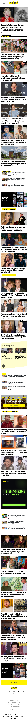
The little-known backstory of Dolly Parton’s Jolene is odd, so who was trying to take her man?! (13, 637)
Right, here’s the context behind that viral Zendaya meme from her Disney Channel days (13, 473)
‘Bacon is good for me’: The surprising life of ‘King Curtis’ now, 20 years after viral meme (14, 431)
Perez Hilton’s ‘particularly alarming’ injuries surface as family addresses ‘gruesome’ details (17, 376)
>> (3, 366)
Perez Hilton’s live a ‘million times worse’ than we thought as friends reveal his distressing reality (12, 121)
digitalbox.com (15, 718)
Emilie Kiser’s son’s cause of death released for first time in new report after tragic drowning (16, 382)
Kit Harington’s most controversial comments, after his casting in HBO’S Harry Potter (13, 659)
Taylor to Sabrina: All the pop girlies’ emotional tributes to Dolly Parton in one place (12, 27)
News (11, 358)
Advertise (14, 700)
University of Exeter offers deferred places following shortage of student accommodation (13, 164)
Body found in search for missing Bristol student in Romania (6, 355)
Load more (14, 682)
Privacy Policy (14, 709)
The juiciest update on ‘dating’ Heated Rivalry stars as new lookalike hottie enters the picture (14, 316)
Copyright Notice (14, 704)
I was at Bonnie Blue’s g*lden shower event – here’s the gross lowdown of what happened (13, 78)
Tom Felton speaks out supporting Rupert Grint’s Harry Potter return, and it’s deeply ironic (14, 295)
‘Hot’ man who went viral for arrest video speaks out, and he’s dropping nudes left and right (13, 142)
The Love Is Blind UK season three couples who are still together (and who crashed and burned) (12, 57)
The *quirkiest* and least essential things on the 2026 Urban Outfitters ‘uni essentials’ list (16, 517)
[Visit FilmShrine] (14, 494)
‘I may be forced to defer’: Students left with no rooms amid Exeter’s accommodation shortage (16, 388)
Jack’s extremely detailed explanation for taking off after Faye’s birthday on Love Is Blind (16, 185)
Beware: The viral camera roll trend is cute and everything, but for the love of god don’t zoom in (14, 452)
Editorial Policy (14, 702)
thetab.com (11, 714)
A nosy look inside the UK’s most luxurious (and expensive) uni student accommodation (16, 522)
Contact (14, 693)
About (14, 696)
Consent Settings (14, 707)
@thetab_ (4, 672)
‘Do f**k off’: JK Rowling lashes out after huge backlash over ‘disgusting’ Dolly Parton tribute (13, 337)
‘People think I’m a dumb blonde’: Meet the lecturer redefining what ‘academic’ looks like (16, 528)
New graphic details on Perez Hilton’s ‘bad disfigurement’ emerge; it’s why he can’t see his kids (13, 100)
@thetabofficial (5, 200)
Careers (14, 698)
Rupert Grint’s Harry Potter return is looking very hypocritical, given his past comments (13, 552)
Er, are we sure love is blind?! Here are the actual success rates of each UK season (13, 573)
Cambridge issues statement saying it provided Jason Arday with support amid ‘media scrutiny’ (20, 356)
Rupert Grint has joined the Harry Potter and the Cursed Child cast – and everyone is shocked (14, 616)
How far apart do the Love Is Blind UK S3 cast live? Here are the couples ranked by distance (13, 595)
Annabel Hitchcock (7, 358)
